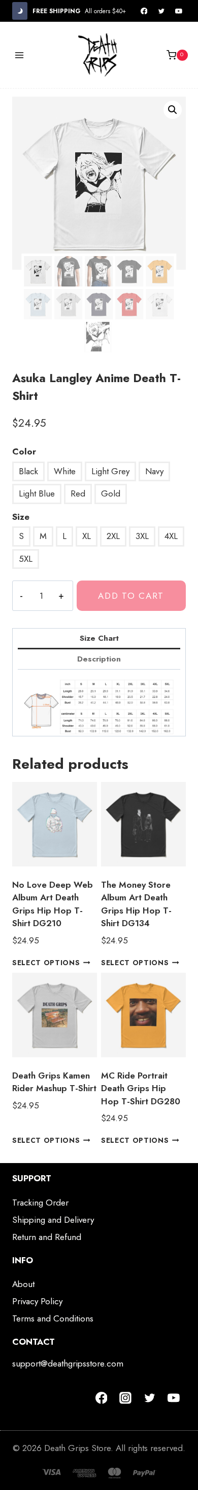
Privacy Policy (37, 1301)
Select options (46, 962)
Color (24, 451)
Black (28, 471)
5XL (25, 559)
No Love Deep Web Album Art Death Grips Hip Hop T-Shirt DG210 (52, 904)
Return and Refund (46, 1237)
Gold (110, 493)
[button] (172, 110)
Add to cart (131, 596)
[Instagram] (125, 1398)
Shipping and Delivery (53, 1220)
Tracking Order (40, 1202)
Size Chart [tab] (99, 638)
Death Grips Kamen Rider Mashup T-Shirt (54, 1082)
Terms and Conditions (52, 1318)
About (23, 1284)
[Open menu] (19, 55)
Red (78, 493)
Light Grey (110, 471)
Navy (154, 471)
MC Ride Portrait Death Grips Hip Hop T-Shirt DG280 (140, 1088)
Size (20, 517)
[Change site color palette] (19, 11)
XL (86, 536)
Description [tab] (99, 659)
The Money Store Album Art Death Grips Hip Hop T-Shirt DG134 (136, 904)
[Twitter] (161, 11)
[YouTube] (179, 11)
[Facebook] (144, 11)
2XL (113, 536)
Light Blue (37, 493)
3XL (142, 536)
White (65, 471)
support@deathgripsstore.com (67, 1363)
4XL (171, 536)
